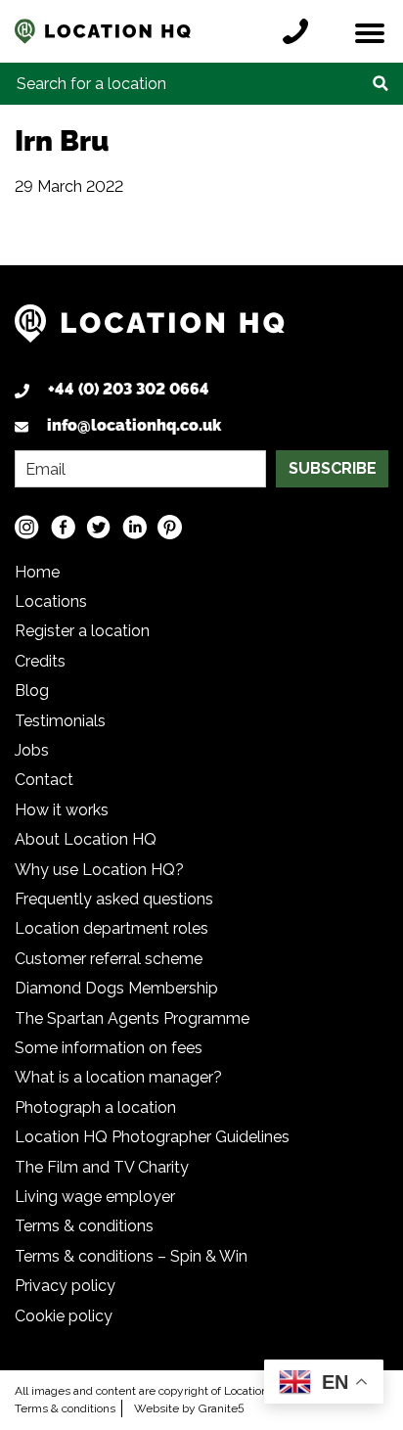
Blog (32, 690)
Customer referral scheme (108, 958)
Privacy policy (65, 1285)
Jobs (32, 750)
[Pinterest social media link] (169, 526)
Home (37, 572)
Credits (40, 661)
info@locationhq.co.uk (134, 425)
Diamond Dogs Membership (116, 988)
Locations (51, 601)
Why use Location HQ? (99, 869)
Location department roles (111, 928)
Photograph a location (95, 1107)
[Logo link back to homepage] (150, 331)
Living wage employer (95, 1196)
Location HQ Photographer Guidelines (152, 1137)
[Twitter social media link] (98, 526)
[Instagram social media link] (27, 526)
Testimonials (60, 721)
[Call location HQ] (300, 31)
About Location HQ (86, 839)
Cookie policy (63, 1316)
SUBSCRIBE (333, 468)
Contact (44, 779)
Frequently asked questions (114, 899)
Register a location (82, 631)
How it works (62, 810)
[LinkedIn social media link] (134, 526)
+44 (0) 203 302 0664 (128, 389)
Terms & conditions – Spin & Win (131, 1256)
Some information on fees (108, 1047)
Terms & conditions (84, 1226)
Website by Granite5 (189, 1408)
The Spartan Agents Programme (132, 1018)
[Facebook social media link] (63, 526)
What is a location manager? (118, 1077)
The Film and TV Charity (102, 1167)
